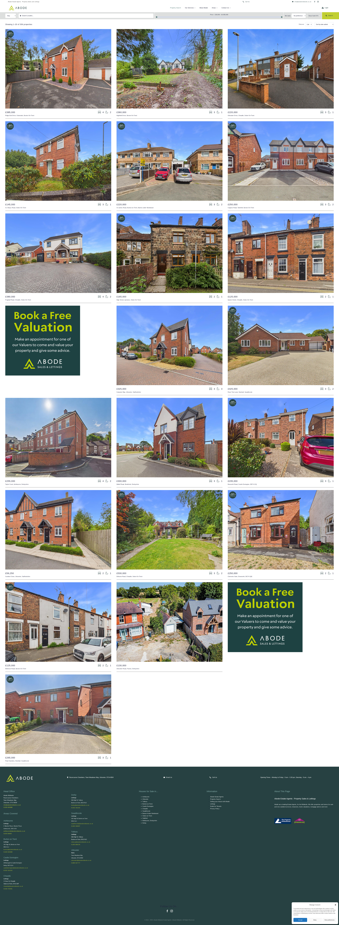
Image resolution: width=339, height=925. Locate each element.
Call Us (247, 1)
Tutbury (74, 832)
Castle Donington (11, 857)
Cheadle (7, 876)
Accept (300, 920)
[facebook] (315, 1)
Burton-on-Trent (147, 804)
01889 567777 (75, 863)
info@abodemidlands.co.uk (302, 1)
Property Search (215, 799)
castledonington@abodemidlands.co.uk (16, 868)
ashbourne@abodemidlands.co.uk (14, 831)
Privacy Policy (214, 808)
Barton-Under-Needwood (150, 813)
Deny (314, 920)
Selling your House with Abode (220, 801)
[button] (335, 905)
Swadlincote (76, 813)
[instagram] (318, 1)
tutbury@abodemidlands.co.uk (80, 842)
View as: (302, 24)
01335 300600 (8, 833)
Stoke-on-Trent (147, 816)
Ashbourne (8, 821)
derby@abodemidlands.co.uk (80, 805)
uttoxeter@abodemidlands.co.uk (81, 860)
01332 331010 (8, 870)
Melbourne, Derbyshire (149, 820)
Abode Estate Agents (217, 796)
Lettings (212, 804)
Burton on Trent (10, 839)
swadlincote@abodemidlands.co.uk (82, 823)
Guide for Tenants (215, 806)
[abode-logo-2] (18, 6)
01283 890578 (75, 844)
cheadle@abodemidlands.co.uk (13, 886)
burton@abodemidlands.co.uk (13, 849)
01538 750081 (8, 888)
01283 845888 (8, 807)
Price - (219, 14)
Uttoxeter (75, 850)
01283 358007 (75, 826)
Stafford (145, 818)
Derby (73, 795)
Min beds (288, 16)
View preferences (329, 920)
